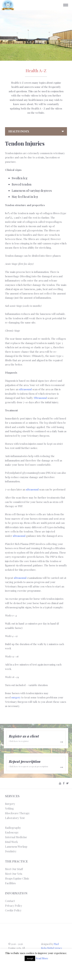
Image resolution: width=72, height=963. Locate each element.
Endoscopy (12, 832)
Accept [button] (30, 958)
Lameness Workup (16, 846)
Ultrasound (40, 398)
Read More (42, 958)
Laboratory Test (15, 818)
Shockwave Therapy (17, 813)
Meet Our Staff (14, 869)
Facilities (10, 883)
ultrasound (25, 389)
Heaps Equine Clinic (17, 878)
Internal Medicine (16, 837)
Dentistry (10, 851)
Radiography (13, 827)
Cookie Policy (13, 910)
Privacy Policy (13, 905)
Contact (10, 901)
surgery (16, 697)
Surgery (10, 803)
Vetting (9, 808)
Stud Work (11, 842)
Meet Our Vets (13, 873)
